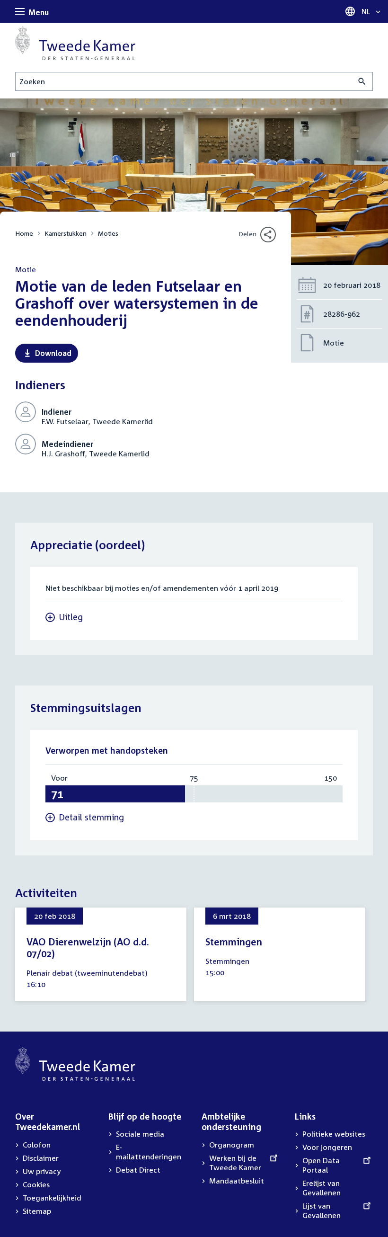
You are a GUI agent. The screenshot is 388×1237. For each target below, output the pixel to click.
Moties (108, 233)
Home (24, 233)
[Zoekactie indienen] (362, 81)
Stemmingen (233, 941)
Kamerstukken (65, 233)
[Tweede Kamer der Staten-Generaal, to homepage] (75, 43)
